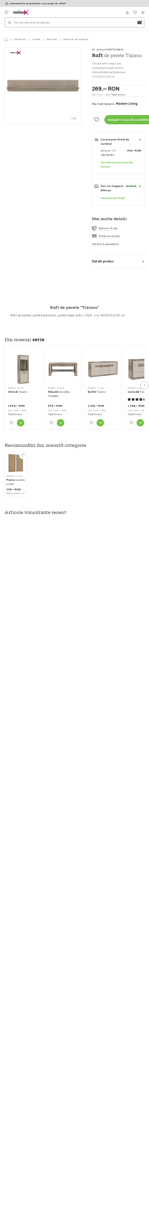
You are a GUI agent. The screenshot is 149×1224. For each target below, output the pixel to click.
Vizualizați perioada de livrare (117, 164)
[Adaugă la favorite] (96, 119)
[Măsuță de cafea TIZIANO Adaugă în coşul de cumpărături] (60, 422)
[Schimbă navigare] (6, 12)
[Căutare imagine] (139, 22)
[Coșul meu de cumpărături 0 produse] (143, 12)
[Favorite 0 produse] (135, 12)
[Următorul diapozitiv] (144, 385)
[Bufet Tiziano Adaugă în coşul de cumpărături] (100, 422)
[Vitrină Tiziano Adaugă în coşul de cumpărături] (20, 422)
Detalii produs (103, 261)
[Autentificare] (127, 12)
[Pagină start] (6, 39)
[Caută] (9, 22)
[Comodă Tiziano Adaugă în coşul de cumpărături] (140, 422)
